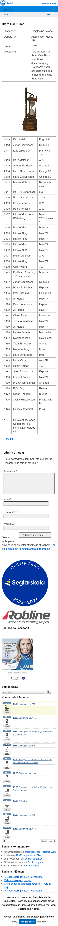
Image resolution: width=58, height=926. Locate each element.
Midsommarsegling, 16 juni (17, 880)
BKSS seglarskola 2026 (28, 855)
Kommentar (10, 471)
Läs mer (41, 921)
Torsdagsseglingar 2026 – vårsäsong (23, 890)
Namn (7, 499)
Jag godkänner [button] (27, 921)
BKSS (8, 9)
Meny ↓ (50, 14)
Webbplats (9, 523)
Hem (6, 14)
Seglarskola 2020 (34, 858)
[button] (4, 841)
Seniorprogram (36, 862)
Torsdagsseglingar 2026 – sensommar (23, 876)
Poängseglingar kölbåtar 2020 (40, 851)
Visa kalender (47, 841)
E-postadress (11, 511)
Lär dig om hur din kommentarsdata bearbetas (28, 547)
